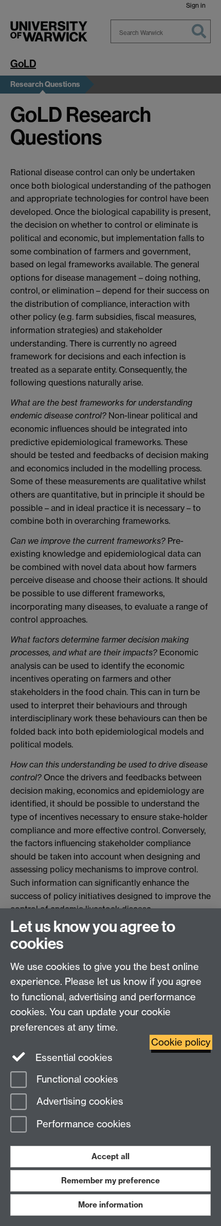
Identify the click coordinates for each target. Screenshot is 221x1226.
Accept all (110, 1156)
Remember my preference (110, 1180)
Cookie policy (181, 1042)
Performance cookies (82, 1124)
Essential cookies (73, 1058)
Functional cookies (76, 1079)
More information (110, 1205)
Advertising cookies (78, 1102)
